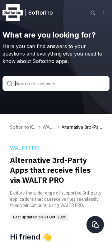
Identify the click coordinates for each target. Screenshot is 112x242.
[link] (82, 127)
